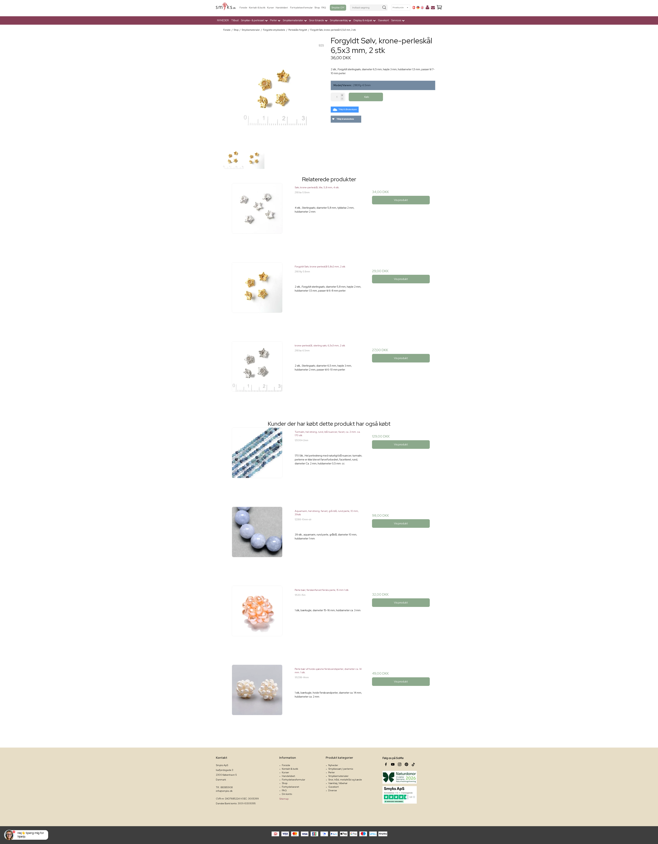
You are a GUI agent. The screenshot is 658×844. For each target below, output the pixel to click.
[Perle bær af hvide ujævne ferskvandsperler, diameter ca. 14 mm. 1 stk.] (257, 699)
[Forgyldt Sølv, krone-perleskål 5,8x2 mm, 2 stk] (257, 296)
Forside (243, 7)
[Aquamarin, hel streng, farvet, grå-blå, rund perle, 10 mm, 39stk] (257, 541)
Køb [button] (366, 97)
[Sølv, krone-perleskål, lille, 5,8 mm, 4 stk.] (257, 217)
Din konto (287, 794)
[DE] (418, 7)
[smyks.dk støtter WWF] (399, 777)
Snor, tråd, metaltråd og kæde (345, 779)
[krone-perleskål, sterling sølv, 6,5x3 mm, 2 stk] (257, 375)
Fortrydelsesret (290, 786)
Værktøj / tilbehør (338, 783)
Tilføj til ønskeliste (345, 119)
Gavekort (383, 20)
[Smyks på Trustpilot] (399, 795)
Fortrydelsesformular (301, 7)
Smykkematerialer (338, 776)
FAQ (323, 7)
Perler (331, 772)
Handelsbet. (282, 7)
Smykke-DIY (338, 7)
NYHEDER (223, 20)
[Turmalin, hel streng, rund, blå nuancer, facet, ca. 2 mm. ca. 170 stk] (257, 462)
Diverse (332, 790)
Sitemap (284, 798)
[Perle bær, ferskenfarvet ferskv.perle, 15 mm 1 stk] (257, 620)
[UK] (422, 7)
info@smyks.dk (224, 790)
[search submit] (384, 8)
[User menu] (427, 8)
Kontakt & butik (257, 7)
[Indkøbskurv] (439, 7)
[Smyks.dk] (226, 8)
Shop (317, 7)
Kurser (270, 7)
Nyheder (333, 765)
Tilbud (235, 20)
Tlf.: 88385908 (224, 787)
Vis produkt (401, 200)
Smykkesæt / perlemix (340, 768)
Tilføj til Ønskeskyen (347, 109)
